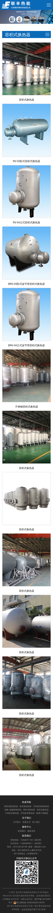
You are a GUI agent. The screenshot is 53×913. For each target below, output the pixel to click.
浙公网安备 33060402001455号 (30, 902)
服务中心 (26, 826)
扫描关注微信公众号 (26, 858)
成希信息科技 (27, 899)
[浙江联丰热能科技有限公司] (16, 5)
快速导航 (26, 802)
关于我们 (26, 817)
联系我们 (26, 835)
